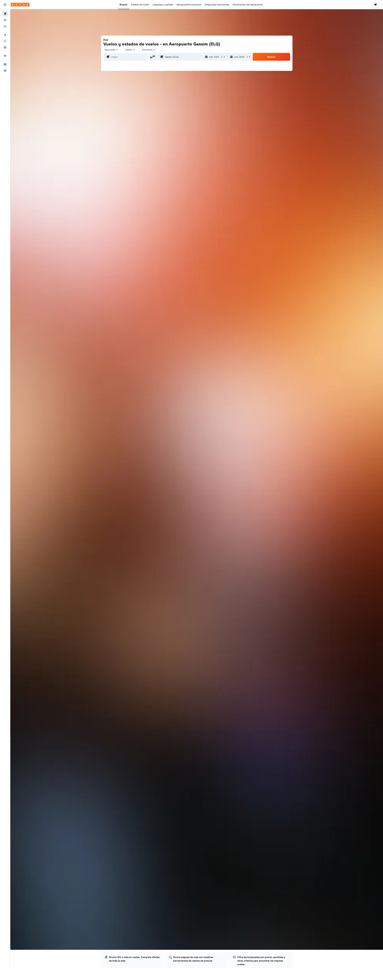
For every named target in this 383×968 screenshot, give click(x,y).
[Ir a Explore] (5, 35)
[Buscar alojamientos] (5, 20)
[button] (5, 4)
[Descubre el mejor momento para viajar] (5, 47)
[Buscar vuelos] (5, 14)
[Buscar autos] (5, 26)
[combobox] (111, 49)
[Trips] (5, 56)
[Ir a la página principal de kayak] (20, 4)
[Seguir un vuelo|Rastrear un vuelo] (5, 41)
